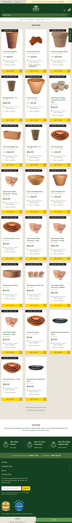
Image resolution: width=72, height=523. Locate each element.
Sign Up (26, 488)
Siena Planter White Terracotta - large (33, 239)
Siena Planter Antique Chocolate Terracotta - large (59, 100)
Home (21, 19)
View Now (61, 1)
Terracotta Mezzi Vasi (58, 191)
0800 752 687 (56, 455)
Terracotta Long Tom (10, 51)
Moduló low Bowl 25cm (10, 285)
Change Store (18, 2)
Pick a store (8, 60)
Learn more (38, 447)
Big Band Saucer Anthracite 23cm (60, 333)
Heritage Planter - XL (10, 98)
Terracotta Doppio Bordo (59, 51)
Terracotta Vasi (32, 98)
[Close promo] (70, 1)
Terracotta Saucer (57, 147)
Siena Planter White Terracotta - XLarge (57, 239)
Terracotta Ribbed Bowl (35, 191)
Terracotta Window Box (10, 147)
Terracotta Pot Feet (33, 51)
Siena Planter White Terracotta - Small (9, 333)
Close (70, 28)
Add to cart (10, 71)
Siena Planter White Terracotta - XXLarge (10, 193)
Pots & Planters (29, 19)
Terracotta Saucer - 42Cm (11, 379)
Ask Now (13, 447)
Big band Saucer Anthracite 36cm (36, 380)
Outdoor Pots (40, 19)
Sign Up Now (62, 447)
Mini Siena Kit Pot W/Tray (35, 285)
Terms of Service (10, 494)
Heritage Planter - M (33, 147)
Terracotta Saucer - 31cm (11, 238)
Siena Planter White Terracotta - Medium (58, 286)
